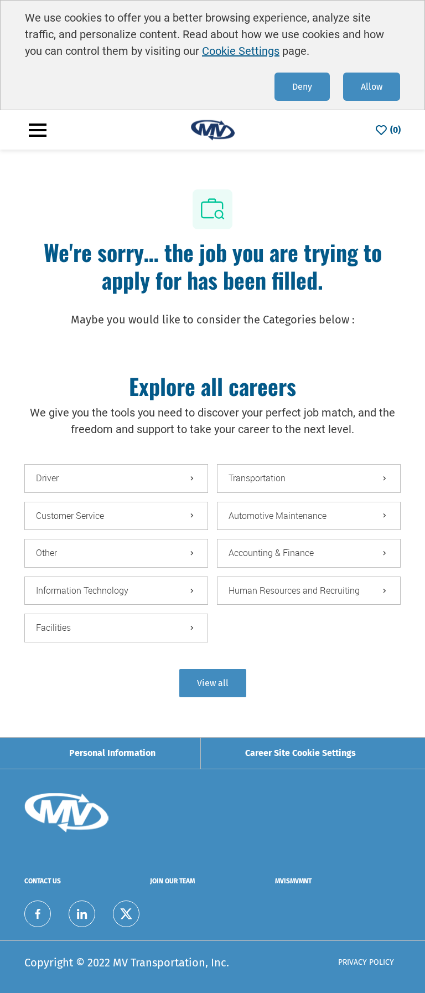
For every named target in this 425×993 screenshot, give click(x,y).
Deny (302, 86)
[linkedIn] (82, 914)
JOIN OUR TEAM (172, 881)
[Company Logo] (212, 129)
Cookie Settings (240, 51)
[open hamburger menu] (37, 130)
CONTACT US (42, 881)
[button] (212, 683)
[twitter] (126, 914)
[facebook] (37, 914)
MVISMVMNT (293, 881)
